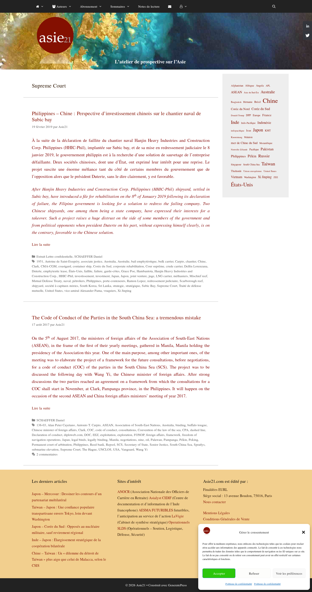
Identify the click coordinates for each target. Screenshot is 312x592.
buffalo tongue (197, 425)
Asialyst (155, 497)
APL (268, 85)
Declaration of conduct (47, 435)
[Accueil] (40, 6)
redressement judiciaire (162, 281)
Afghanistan (237, 85)
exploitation (108, 435)
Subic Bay (148, 285)
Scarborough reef (191, 281)
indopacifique (237, 130)
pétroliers (78, 281)
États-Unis (75, 271)
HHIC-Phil (66, 276)
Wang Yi (142, 449)
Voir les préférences (289, 573)
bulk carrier (165, 261)
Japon (125, 276)
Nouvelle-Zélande (239, 149)
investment (103, 276)
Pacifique (254, 149)
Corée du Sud (102, 266)
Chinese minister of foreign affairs (54, 430)
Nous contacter (214, 501)
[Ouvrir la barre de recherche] (274, 6)
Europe (256, 115)
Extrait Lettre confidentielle (55, 256)
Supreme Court (167, 285)
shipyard (37, 285)
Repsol (110, 444)
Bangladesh (236, 102)
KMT (268, 130)
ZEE (276, 177)
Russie (264, 156)
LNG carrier (164, 276)
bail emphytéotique (144, 261)
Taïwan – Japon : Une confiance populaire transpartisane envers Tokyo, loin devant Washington (63, 513)
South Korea (88, 285)
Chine (202, 261)
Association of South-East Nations (137, 425)
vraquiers (110, 290)
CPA (185, 430)
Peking (193, 439)
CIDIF (166, 497)
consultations (127, 430)
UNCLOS (104, 449)
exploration (124, 435)
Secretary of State (136, 444)
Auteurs (61, 6)
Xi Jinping (124, 290)
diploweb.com (73, 435)
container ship (82, 266)
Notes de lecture (149, 6)
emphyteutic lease (55, 271)
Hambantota (145, 271)
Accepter (219, 573)
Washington (250, 177)
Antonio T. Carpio (89, 425)
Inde (235, 122)
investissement (84, 276)
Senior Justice (159, 444)
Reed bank (97, 444)
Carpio (179, 261)
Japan (115, 276)
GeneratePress (177, 585)
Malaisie (248, 137)
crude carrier (174, 266)
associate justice (91, 261)
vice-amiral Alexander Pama (83, 290)
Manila (114, 439)
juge (151, 276)
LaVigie (178, 516)
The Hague (89, 449)
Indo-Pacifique (248, 122)
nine (141, 439)
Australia (110, 261)
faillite (88, 271)
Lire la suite (41, 244)
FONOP (139, 435)
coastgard (64, 266)
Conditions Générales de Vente (226, 519)
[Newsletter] (170, 6)
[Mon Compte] (183, 6)
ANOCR (123, 491)
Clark (35, 266)
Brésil (257, 102)
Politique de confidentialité (238, 583)
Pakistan (267, 149)
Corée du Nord (240, 109)
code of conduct (106, 430)
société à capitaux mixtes (61, 285)
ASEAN (107, 425)
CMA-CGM (49, 266)
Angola (260, 85)
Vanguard (127, 449)
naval (67, 281)
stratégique (133, 285)
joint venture (138, 276)
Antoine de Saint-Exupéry (62, 261)
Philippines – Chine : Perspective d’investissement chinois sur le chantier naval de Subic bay (116, 116)
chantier (191, 261)
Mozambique (265, 143)
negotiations (128, 439)
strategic (118, 285)
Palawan (156, 439)
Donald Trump (237, 115)
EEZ (95, 435)
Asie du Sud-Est (251, 92)
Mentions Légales (216, 512)
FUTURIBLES (162, 510)
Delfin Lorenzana (195, 266)
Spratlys (199, 444)
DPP (248, 115)
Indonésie (264, 122)
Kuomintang (236, 137)
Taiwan (268, 163)
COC (90, 430)
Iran (248, 130)
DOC (87, 435)
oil (147, 439)
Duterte (37, 271)
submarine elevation (45, 449)
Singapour (236, 164)
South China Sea (181, 444)
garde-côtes (111, 271)
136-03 (41, 425)
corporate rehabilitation (128, 266)
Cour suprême (155, 266)
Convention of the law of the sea (159, 430)
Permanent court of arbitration (52, 444)
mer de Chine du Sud (244, 143)
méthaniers (180, 276)
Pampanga (171, 439)
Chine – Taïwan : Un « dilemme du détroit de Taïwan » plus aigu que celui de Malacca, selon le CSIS (69, 559)
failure (98, 271)
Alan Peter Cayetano (61, 425)
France (266, 115)
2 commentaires (47, 454)
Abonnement (88, 6)
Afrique (249, 85)
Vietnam (236, 177)
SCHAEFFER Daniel (88, 256)
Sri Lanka (104, 285)
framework (173, 435)
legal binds (79, 439)
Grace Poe (128, 271)
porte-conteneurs (114, 281)
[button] (303, 532)
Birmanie (247, 101)
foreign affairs (155, 435)
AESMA (145, 510)
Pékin (183, 439)
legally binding (98, 439)
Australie (123, 261)
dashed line (197, 430)
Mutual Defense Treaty (47, 281)
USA (116, 449)
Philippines (93, 281)
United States (54, 290)
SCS (120, 444)
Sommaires (117, 6)
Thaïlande (236, 171)
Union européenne (252, 171)
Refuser (254, 573)
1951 (40, 261)
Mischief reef (198, 276)
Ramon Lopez (136, 281)
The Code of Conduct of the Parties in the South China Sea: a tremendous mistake (116, 317)
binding (181, 425)
